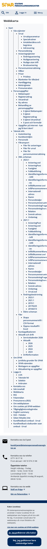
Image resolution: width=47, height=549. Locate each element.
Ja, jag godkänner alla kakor (22, 532)
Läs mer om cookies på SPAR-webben (23, 527)
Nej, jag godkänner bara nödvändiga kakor (24, 542)
